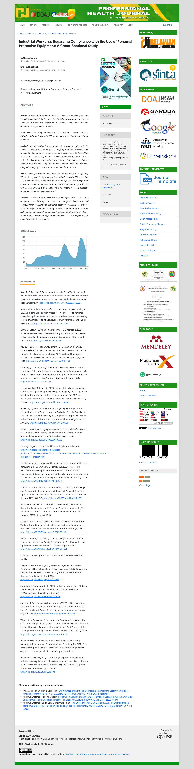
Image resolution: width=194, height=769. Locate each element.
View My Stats (154, 428)
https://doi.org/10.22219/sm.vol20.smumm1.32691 (44, 634)
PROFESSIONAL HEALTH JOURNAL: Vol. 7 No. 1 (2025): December (79, 693)
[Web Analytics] (143, 428)
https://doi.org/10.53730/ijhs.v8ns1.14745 (49, 402)
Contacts (144, 255)
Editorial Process (77, 25)
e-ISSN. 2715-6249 (147, 462)
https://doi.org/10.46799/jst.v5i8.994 (37, 671)
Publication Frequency (150, 213)
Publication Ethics (148, 240)
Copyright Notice (148, 245)
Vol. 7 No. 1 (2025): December (52, 34)
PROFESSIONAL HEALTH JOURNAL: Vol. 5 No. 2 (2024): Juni (90, 699)
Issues (58, 25)
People (45, 25)
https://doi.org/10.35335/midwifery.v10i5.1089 (48, 361)
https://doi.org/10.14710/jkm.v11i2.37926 (48, 422)
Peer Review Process (149, 208)
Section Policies (147, 203)
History (33, 25)
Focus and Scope (148, 197)
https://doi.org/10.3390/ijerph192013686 (39, 579)
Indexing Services (148, 234)
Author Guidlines (148, 395)
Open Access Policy (149, 218)
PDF (106, 106)
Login (130, 25)
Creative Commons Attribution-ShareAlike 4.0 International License (97, 754)
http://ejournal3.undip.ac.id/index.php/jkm (54, 613)
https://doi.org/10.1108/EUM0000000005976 (41, 439)
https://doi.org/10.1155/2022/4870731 (51, 323)
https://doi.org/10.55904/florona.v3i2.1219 (40, 596)
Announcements (101, 25)
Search (169, 25)
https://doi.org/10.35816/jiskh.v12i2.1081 (62, 498)
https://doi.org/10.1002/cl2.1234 (35, 381)
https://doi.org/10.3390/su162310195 (44, 340)
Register (118, 25)
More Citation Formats (115, 165)
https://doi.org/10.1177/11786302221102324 (61, 302)
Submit (143, 390)
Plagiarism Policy (148, 229)
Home (22, 25)
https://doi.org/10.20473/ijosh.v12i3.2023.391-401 (43, 532)
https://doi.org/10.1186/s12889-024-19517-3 (41, 481)
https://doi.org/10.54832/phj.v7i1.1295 (43, 80)
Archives (31, 34)
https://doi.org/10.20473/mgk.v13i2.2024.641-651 (43, 549)
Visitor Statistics (147, 250)
